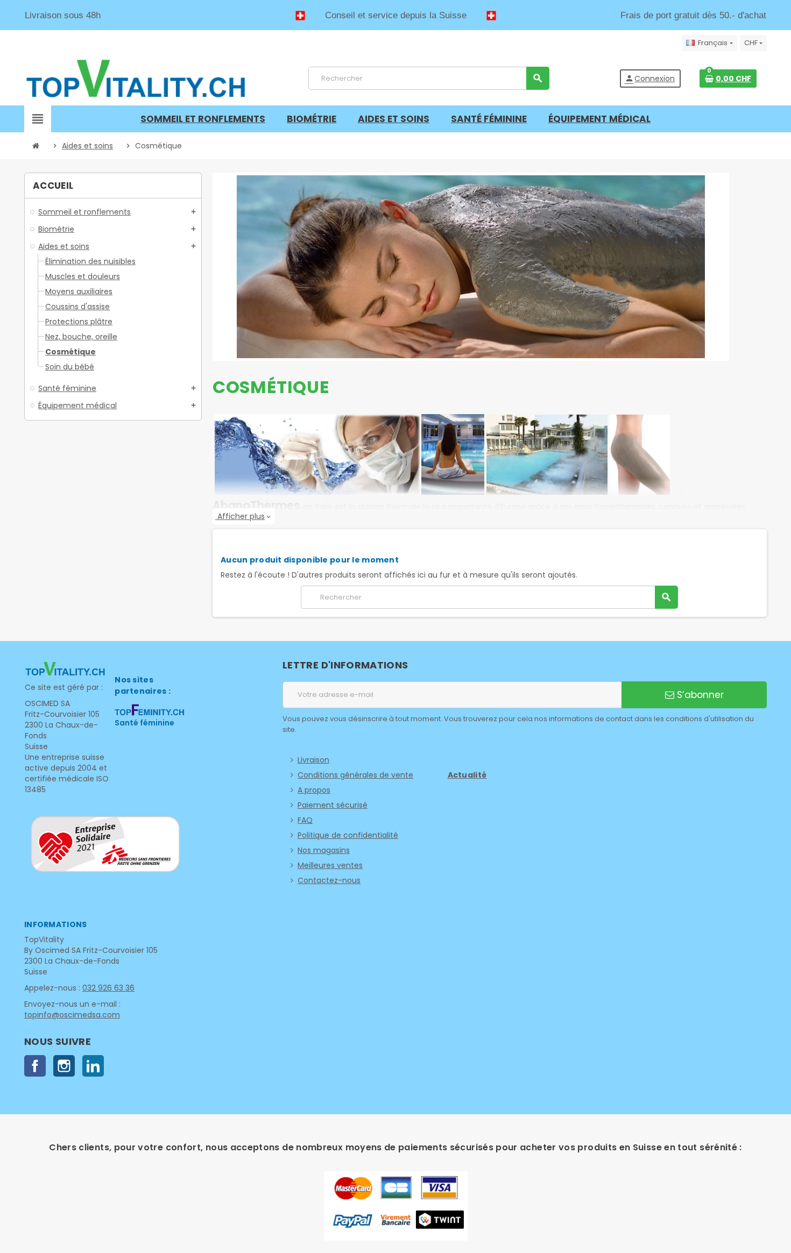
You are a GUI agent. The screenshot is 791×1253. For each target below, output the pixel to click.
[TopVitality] (135, 78)
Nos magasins (324, 850)
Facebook (35, 1066)
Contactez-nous (329, 880)
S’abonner (699, 694)
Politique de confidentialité (348, 835)
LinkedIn (93, 1066)
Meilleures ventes (330, 865)
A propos (314, 790)
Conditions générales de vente (355, 775)
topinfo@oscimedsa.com (72, 1014)
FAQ (305, 820)
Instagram (64, 1066)
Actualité (467, 775)
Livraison (313, 759)
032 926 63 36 (108, 988)
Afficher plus (243, 516)
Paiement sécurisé (333, 805)
